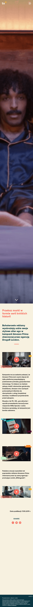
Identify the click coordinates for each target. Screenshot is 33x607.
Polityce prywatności (12, 605)
